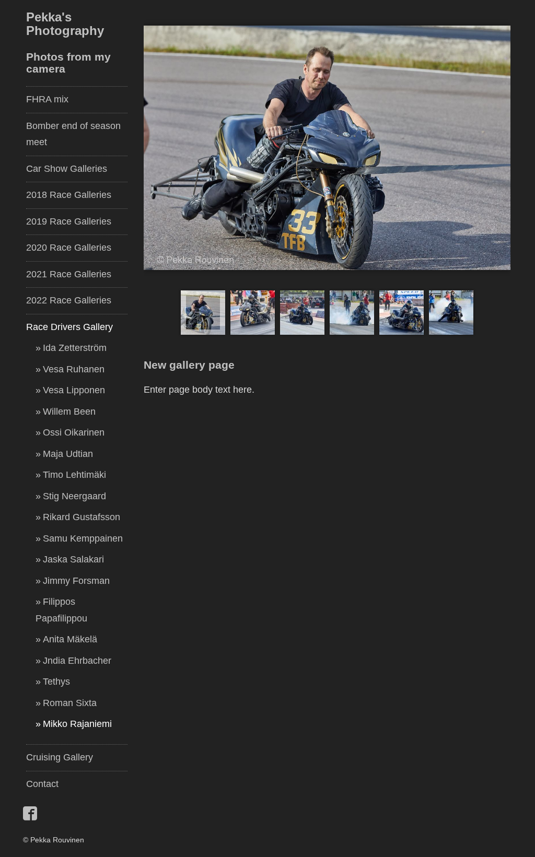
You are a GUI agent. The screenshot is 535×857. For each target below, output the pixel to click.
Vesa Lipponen (74, 390)
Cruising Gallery (59, 757)
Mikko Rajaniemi (77, 724)
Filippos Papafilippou (61, 610)
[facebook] (31, 818)
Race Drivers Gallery (69, 327)
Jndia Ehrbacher (77, 660)
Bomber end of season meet (73, 134)
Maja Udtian (68, 454)
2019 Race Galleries (68, 221)
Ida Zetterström (75, 348)
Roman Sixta (70, 703)
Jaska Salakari (73, 559)
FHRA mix (47, 99)
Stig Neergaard (74, 496)
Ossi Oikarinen (73, 432)
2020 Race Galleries (68, 247)
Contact (42, 784)
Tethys (56, 681)
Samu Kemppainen (83, 538)
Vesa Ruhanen (73, 369)
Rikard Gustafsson (81, 517)
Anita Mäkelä (70, 639)
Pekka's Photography (65, 24)
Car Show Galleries (66, 168)
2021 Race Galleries (68, 274)
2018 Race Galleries (68, 195)
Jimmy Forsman (76, 581)
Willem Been (69, 411)
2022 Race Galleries (68, 300)
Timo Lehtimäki (74, 474)
